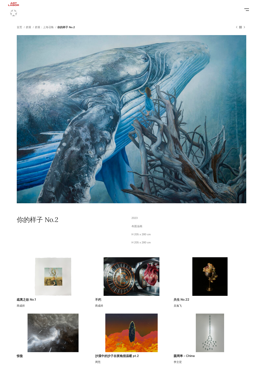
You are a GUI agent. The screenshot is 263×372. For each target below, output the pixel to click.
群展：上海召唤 (44, 27)
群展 (29, 27)
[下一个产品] (244, 27)
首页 (20, 27)
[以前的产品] (237, 27)
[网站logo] (13, 9)
